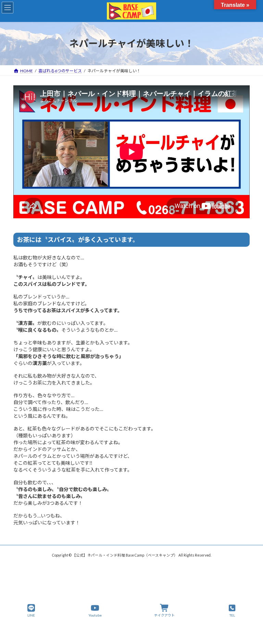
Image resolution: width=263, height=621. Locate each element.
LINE (31, 615)
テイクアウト (164, 615)
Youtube (95, 615)
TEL (232, 615)
